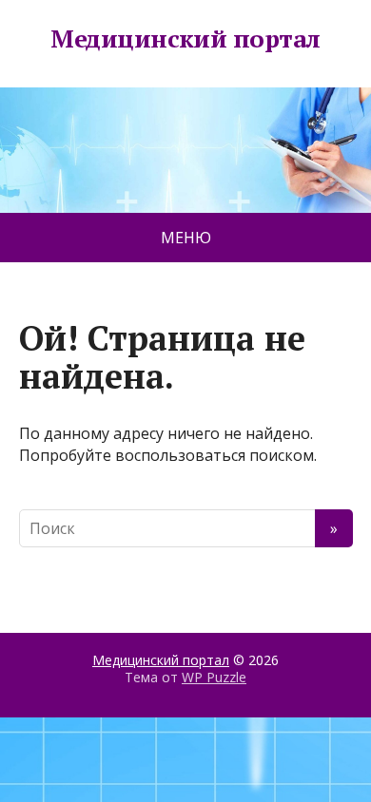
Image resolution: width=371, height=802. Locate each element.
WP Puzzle (214, 677)
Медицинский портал (185, 39)
